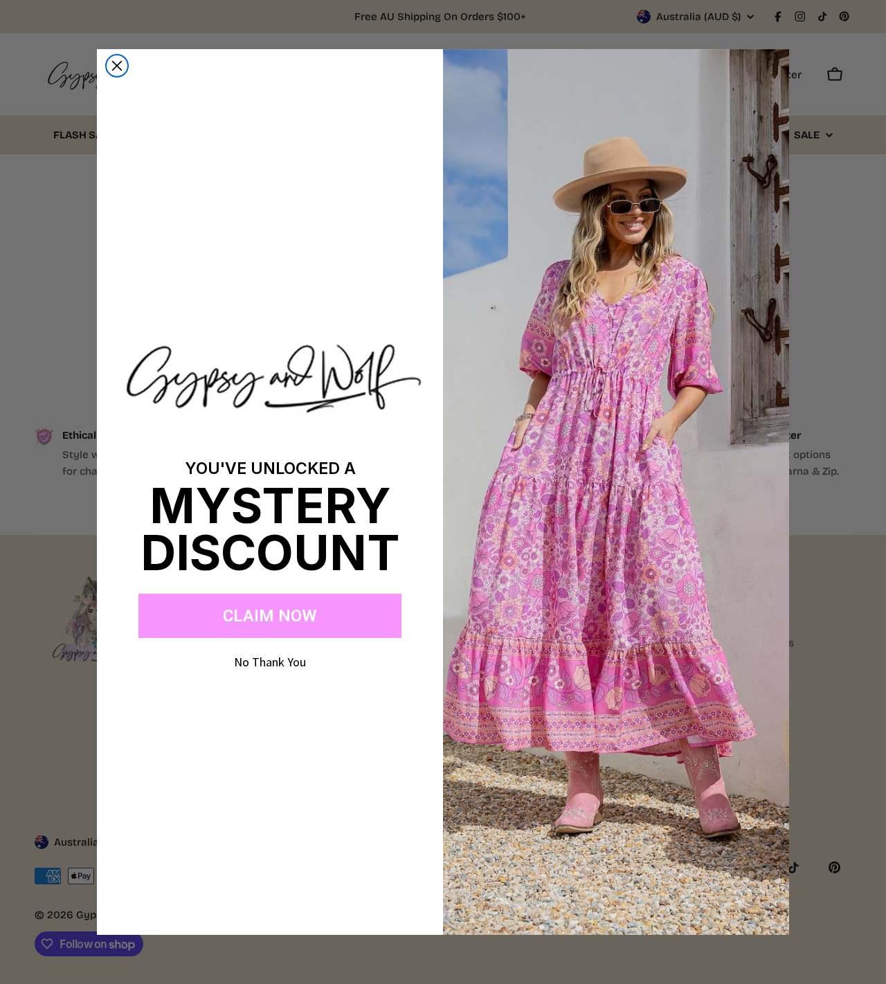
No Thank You (270, 662)
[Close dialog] (117, 66)
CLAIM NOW (270, 616)
